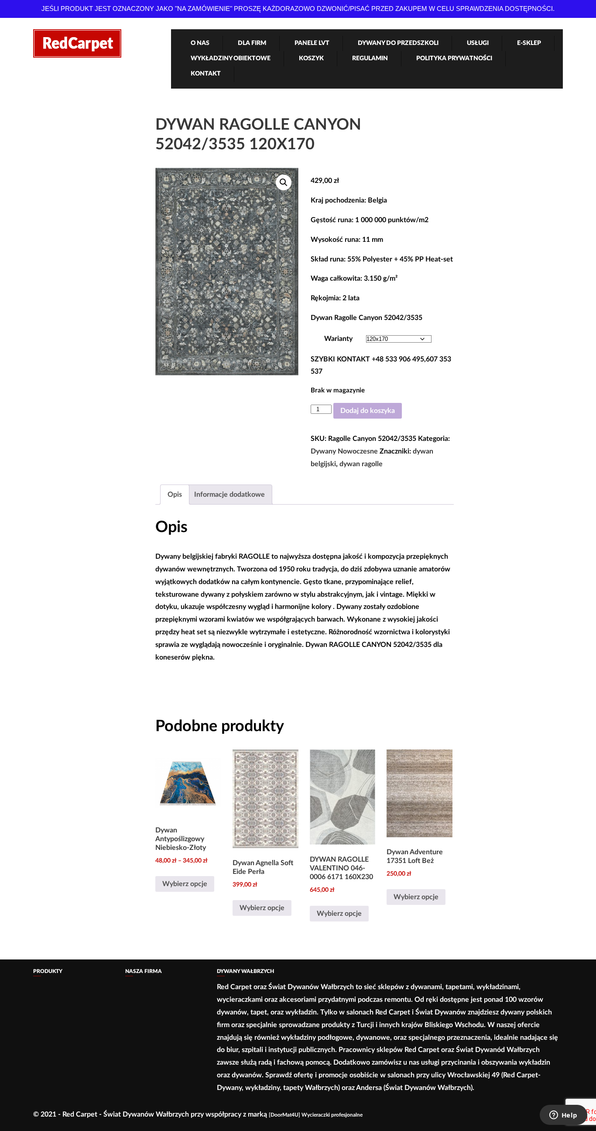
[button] (283, 182)
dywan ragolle (361, 464)
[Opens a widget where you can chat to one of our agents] (563, 1116)
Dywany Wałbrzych (245, 971)
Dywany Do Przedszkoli (398, 43)
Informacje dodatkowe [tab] (229, 494)
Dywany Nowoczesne (344, 451)
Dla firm (252, 43)
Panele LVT (312, 43)
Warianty (338, 338)
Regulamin (370, 58)
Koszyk (311, 58)
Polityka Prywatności (454, 58)
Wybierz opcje (184, 883)
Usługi (478, 43)
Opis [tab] (175, 494)
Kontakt (206, 74)
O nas (200, 43)
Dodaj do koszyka (367, 410)
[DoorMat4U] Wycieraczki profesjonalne (316, 1114)
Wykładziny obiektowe (231, 58)
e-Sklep (529, 43)
